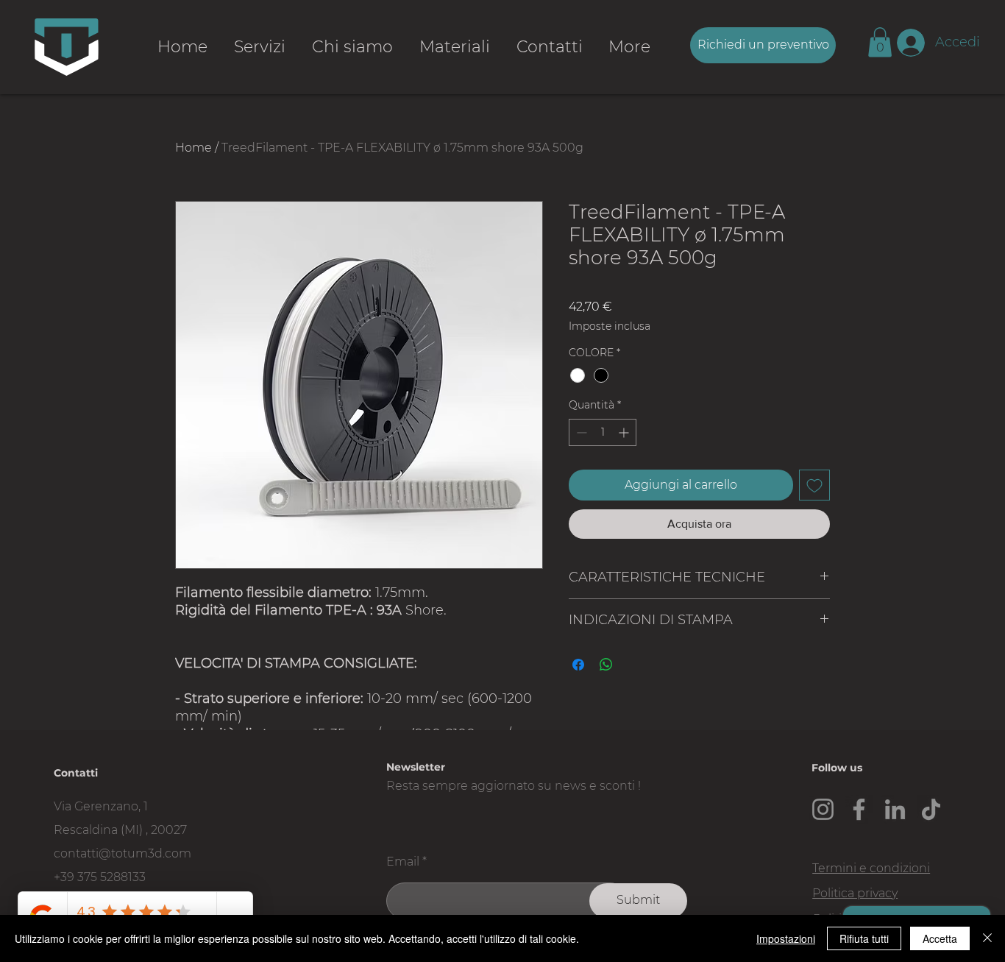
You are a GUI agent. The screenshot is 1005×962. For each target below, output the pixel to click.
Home (193, 148)
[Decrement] (580, 432)
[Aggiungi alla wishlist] (814, 485)
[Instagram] (823, 809)
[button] (879, 42)
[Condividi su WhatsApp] (606, 664)
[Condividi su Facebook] (578, 664)
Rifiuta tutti (864, 938)
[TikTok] (931, 809)
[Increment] (625, 432)
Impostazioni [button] (785, 938)
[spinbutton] (602, 432)
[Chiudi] (987, 938)
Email (402, 862)
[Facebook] (859, 809)
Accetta (940, 938)
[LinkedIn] (895, 809)
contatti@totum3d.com (122, 853)
